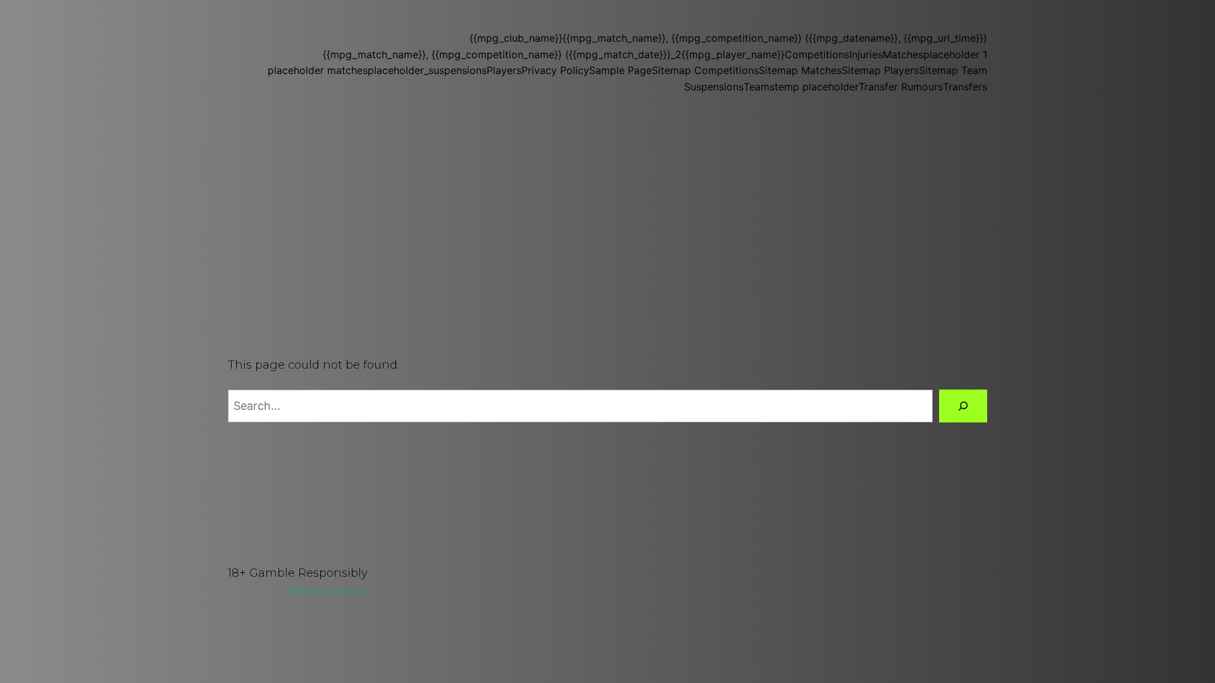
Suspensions (714, 86)
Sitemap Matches (800, 70)
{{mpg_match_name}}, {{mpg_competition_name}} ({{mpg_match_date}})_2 (502, 54)
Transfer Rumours (901, 86)
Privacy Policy (555, 70)
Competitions (817, 54)
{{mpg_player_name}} (733, 54)
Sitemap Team (953, 70)
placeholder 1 (955, 54)
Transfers (965, 86)
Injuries (866, 54)
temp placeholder (817, 86)
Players (504, 70)
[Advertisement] (607, 228)
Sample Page (620, 70)
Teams (759, 86)
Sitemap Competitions (705, 70)
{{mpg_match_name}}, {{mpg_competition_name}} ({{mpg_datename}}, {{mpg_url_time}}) (775, 38)
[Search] (963, 406)
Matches (903, 54)
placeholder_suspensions (427, 70)
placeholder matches (318, 70)
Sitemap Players (880, 70)
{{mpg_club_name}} (516, 38)
